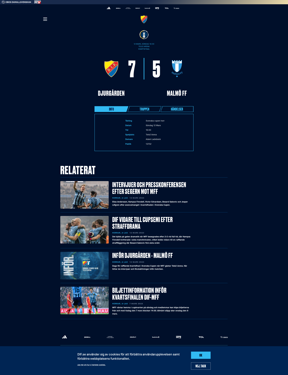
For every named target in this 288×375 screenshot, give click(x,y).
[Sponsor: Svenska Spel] (37, 2)
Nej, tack (201, 366)
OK (200, 355)
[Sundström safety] (147, 8)
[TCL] (166, 8)
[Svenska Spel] (157, 8)
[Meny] (45, 19)
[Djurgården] (144, 19)
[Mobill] (118, 8)
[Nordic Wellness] (128, 8)
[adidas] (108, 8)
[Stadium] (137, 8)
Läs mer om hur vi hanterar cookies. (91, 365)
